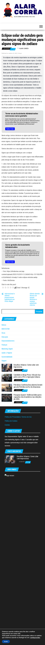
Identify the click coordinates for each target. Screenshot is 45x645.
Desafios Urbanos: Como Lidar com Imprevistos (26, 366)
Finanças (4, 345)
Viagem (4, 361)
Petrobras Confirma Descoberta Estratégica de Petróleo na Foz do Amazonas (28, 386)
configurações (35, 637)
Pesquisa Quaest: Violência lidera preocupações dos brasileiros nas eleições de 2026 (28, 397)
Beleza (4, 325)
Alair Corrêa (23, 48)
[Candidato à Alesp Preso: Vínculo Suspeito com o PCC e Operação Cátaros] (7, 378)
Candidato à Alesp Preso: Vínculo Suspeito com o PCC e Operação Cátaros (27, 376)
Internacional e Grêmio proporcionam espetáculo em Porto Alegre (9, 297)
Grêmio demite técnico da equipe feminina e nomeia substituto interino (35, 299)
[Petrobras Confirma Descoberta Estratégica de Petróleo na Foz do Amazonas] (7, 388)
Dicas (3, 333)
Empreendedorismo (8, 341)
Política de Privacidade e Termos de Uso (18, 417)
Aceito (6, 641)
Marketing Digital (7, 349)
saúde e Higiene (7, 353)
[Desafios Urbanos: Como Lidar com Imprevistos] (7, 368)
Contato (7, 425)
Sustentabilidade (7, 357)
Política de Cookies (11, 421)
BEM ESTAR (6, 329)
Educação (5, 337)
